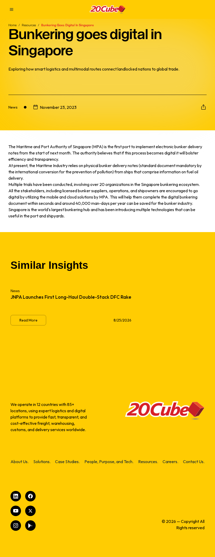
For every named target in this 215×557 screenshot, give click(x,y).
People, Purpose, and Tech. (108, 461)
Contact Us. (194, 461)
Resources (29, 25)
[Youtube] (15, 511)
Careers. (170, 461)
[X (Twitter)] (30, 511)
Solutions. (42, 461)
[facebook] (30, 496)
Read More (28, 320)
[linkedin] (15, 496)
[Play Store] (30, 525)
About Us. (19, 461)
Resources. (148, 461)
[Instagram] (15, 525)
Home (12, 25)
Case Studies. (67, 461)
